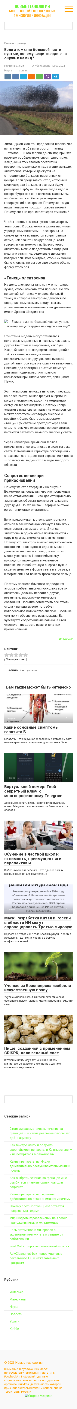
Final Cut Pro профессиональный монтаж (40, 1246)
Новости (16, 1314)
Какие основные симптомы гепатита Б (31, 729)
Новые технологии (32, 6)
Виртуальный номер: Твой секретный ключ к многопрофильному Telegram (33, 791)
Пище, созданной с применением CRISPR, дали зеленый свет (37, 1050)
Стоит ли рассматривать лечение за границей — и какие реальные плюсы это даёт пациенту (40, 1133)
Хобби (14, 1329)
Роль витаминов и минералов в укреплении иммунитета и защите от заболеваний (36, 1234)
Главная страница (15, 43)
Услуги (14, 1321)
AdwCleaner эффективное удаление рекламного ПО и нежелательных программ (36, 1258)
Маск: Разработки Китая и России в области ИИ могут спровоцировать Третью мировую (38, 923)
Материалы (18, 1299)
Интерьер (17, 1292)
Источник (66, 639)
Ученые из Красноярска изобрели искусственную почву (37, 988)
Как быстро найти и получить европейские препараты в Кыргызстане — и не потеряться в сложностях (41, 1149)
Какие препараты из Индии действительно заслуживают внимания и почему (40, 1166)
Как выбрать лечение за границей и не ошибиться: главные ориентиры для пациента (38, 1182)
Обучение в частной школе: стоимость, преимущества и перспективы (32, 859)
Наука (8, 70)
